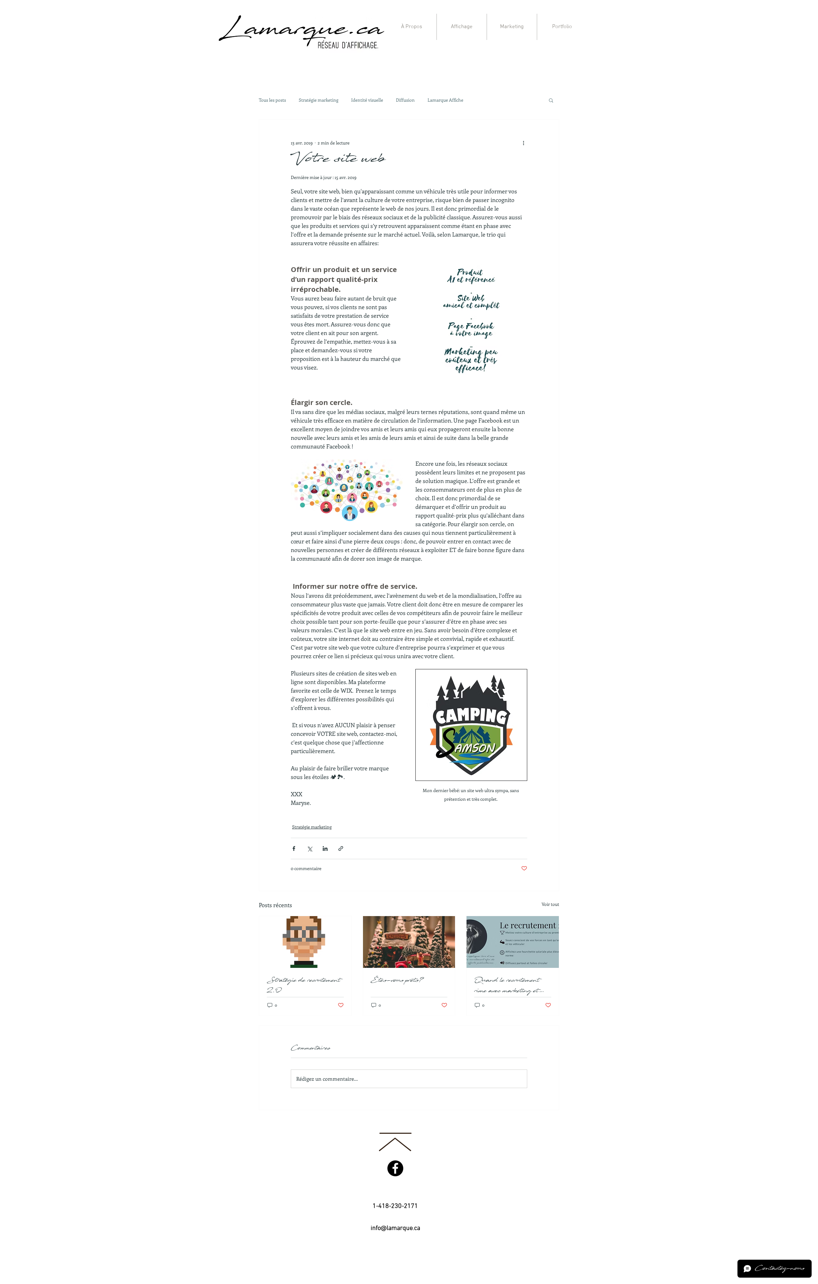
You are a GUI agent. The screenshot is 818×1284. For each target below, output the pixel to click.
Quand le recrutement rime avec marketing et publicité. (507, 986)
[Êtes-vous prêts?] (409, 942)
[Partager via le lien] (341, 848)
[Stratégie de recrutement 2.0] (305, 942)
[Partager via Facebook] (294, 848)
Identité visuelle (367, 100)
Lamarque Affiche (445, 100)
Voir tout (550, 904)
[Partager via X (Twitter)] (309, 848)
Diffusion (405, 100)
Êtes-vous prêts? (397, 981)
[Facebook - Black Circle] (395, 1168)
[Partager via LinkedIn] (325, 848)
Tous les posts (272, 100)
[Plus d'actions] (523, 142)
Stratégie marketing (318, 100)
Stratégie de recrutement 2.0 (304, 986)
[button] (551, 100)
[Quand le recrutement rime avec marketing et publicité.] (513, 942)
